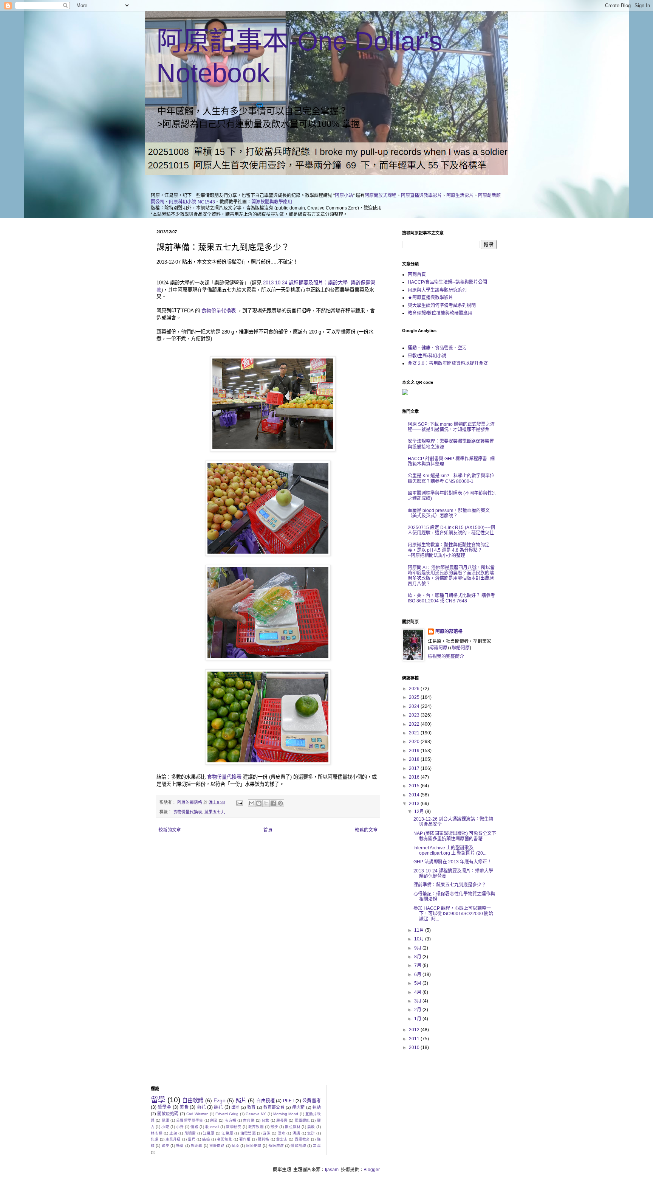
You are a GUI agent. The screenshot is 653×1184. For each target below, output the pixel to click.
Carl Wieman (197, 1114)
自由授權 (265, 1100)
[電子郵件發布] (239, 802)
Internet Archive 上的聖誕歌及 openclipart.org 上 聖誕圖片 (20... (449, 850)
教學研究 (233, 1127)
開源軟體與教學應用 (271, 202)
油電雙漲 (248, 1133)
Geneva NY (256, 1114)
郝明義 (197, 1146)
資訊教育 (302, 1139)
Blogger (371, 1169)
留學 (158, 1100)
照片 (241, 1100)
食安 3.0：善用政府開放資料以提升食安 (448, 363)
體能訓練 (298, 1146)
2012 (415, 1029)
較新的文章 (169, 830)
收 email (212, 1127)
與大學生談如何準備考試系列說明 (442, 305)
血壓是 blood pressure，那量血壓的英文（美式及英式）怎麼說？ (449, 513)
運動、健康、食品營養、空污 (437, 348)
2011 (415, 1038)
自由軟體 (193, 1100)
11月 (419, 930)
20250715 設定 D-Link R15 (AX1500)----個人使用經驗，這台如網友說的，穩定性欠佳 (451, 530)
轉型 (180, 1146)
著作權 (245, 1139)
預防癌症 (276, 1146)
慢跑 (194, 1127)
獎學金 (164, 1107)
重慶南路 (217, 1146)
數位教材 (292, 1127)
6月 (418, 974)
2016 (415, 777)
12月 (419, 811)
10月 (419, 939)
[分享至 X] (266, 803)
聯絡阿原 (461, 647)
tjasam (332, 1169)
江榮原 (227, 1133)
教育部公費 (274, 1107)
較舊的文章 (366, 830)
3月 (418, 1001)
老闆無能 (224, 1139)
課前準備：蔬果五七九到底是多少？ (449, 885)
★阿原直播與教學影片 (430, 297)
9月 (418, 948)
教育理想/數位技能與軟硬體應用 (440, 313)
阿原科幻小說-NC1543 (192, 202)
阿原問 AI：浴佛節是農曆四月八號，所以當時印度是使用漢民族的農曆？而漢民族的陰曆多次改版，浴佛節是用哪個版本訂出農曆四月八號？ (451, 576)
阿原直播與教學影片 (421, 195)
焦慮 (154, 1139)
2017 (415, 768)
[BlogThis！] (259, 803)
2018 (415, 759)
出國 (235, 1107)
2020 (415, 741)
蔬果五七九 (214, 812)
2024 (415, 706)
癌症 (206, 1139)
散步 (274, 1127)
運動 (317, 1107)
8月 (418, 956)
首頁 (267, 830)
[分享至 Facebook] (273, 803)
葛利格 (263, 1139)
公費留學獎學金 (189, 1120)
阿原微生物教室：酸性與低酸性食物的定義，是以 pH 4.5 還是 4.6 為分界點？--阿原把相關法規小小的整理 (448, 550)
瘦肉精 (298, 1107)
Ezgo (220, 1100)
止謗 (173, 1133)
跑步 (165, 1146)
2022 (415, 724)
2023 (415, 715)
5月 (418, 983)
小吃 (165, 1127)
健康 (165, 1120)
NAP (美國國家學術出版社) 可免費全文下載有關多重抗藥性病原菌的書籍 (454, 836)
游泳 (267, 1133)
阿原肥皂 (254, 1146)
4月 (418, 992)
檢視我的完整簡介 (446, 656)
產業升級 (173, 1139)
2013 (415, 803)
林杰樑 (156, 1133)
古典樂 (249, 1120)
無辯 (311, 1133)
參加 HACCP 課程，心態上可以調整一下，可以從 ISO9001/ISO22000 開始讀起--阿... (453, 914)
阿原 (235, 1146)
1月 (418, 1018)
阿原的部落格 (449, 631)
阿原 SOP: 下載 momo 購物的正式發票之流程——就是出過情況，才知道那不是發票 (451, 427)
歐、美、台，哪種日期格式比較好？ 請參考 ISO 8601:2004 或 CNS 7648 (451, 598)
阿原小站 (344, 195)
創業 (214, 1120)
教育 (251, 1107)
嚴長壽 (282, 1120)
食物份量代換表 (218, 310)
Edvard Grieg (226, 1114)
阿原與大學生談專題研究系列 (437, 290)
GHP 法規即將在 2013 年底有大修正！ (452, 861)
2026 (415, 688)
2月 (418, 1009)
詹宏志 (282, 1139)
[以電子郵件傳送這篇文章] (251, 803)
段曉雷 (190, 1133)
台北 (265, 1120)
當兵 (191, 1139)
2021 (415, 733)
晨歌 (311, 1127)
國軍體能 (302, 1120)
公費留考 (311, 1100)
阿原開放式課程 (380, 195)
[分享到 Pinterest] (280, 803)
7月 (418, 965)
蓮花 (218, 1107)
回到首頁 (417, 274)
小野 (180, 1127)
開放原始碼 (167, 1113)
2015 (415, 785)
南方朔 (230, 1120)
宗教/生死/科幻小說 (427, 355)
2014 (415, 795)
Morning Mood (285, 1114)
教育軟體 (256, 1127)
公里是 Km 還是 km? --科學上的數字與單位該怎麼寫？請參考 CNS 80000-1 (451, 478)
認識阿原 (438, 647)
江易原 (209, 1133)
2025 (415, 697)
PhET (288, 1100)
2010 (415, 1047)
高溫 (316, 1146)
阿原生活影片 (460, 195)
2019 (415, 750)
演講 (296, 1133)
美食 (184, 1107)
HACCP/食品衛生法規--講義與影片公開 (447, 282)
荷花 (201, 1107)
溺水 (282, 1133)
